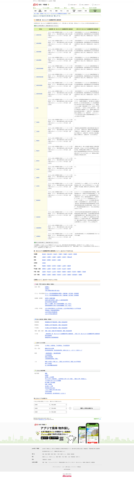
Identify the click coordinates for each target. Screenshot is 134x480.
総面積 (46, 375)
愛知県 (44, 260)
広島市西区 (38, 60)
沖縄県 (80, 274)
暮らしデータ (68, 462)
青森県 (44, 265)
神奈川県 (49, 254)
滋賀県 (59, 257)
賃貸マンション (63, 454)
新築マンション (45, 456)
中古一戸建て (64, 456)
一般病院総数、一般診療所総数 (53, 353)
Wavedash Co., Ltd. (42, 419)
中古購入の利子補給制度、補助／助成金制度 (56, 327)
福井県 (69, 268)
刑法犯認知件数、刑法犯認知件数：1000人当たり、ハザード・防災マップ (63, 350)
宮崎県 (69, 274)
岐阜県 (54, 260)
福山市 (37, 150)
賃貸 (43, 454)
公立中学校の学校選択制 (51, 312)
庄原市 (37, 177)
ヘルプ (63, 466)
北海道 (44, 263)
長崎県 (54, 274)
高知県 (84, 271)
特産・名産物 (48, 384)
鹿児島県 (74, 274)
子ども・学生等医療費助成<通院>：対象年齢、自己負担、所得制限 (62, 293)
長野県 (44, 268)
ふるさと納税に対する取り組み (53, 389)
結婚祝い (47, 286)
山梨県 (49, 268)
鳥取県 (59, 271)
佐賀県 (49, 274)
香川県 (74, 271)
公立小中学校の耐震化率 (51, 313)
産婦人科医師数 (49, 356)
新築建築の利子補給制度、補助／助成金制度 (56, 322)
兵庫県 (49, 257)
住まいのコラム (79, 462)
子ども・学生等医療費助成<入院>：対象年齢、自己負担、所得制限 (62, 295)
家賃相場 (72, 454)
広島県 (44, 271)
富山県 (64, 268)
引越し (46, 462)
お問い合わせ (67, 466)
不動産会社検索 (62, 462)
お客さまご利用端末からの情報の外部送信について (61, 448)
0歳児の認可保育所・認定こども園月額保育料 (56, 300)
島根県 (64, 271)
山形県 (64, 265)
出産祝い (47, 288)
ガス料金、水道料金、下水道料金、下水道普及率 (57, 345)
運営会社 (79, 466)
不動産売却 (44, 459)
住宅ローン (78, 456)
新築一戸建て (58, 456)
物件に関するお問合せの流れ (77, 448)
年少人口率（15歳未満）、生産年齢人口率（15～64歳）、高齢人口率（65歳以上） (66, 378)
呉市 (37, 107)
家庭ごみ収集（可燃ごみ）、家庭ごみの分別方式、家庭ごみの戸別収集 (63, 361)
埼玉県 (55, 254)
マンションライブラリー (53, 462)
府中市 (37, 160)
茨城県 (65, 254)
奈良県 (64, 257)
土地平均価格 (48, 391)
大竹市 (37, 185)
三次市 (37, 169)
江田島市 (38, 236)
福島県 (69, 265)
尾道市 (37, 140)
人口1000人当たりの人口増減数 (53, 380)
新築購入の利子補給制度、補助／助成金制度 (56, 325)
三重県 (59, 260)
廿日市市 (38, 216)
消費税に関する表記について (59, 451)
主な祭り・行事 (49, 386)
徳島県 (69, 271)
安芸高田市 (38, 227)
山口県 (54, 271)
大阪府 (44, 257)
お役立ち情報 (34, 462)
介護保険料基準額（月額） (51, 358)
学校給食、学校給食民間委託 (52, 310)
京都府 (54, 257)
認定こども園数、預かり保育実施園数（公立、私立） (58, 303)
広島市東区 (38, 43)
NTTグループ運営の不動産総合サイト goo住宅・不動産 (44, 0)
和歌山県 (69, 257)
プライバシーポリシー (57, 466)
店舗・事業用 (47, 454)
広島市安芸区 (39, 85)
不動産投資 (73, 456)
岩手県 (54, 265)
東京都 (44, 254)
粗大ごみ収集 (48, 363)
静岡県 (49, 260)
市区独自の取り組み (50, 388)
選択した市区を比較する (86, 408)
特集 (43, 462)
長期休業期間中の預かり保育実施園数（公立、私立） (58, 305)
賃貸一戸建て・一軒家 (55, 454)
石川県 (59, 268)
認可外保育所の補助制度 (51, 301)
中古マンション (52, 456)
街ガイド (73, 462)
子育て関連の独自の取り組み (52, 290)
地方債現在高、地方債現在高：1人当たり (55, 393)
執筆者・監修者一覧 (86, 462)
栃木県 (70, 254)
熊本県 (59, 274)
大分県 (64, 274)
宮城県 (59, 265)
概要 (46, 373)
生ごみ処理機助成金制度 (51, 365)
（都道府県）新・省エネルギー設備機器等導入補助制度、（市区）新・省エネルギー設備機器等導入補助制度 (72, 333)
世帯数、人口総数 (49, 377)
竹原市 (37, 122)
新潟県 (54, 268)
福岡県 (44, 274)
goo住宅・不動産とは (46, 448)
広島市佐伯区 (39, 93)
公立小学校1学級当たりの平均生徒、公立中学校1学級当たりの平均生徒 (63, 308)
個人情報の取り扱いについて (47, 451)
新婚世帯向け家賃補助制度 (51, 337)
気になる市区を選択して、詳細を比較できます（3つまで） (47, 25)
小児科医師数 (48, 355)
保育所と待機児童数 (50, 298)
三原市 (37, 131)
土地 (69, 456)
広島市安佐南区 (39, 68)
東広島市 (38, 200)
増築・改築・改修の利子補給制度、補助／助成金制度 (58, 330)
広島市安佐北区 (39, 76)
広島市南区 (38, 51)
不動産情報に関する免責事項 (94, 448)
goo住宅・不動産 (35, 448)
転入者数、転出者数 (50, 382)
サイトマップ (73, 466)
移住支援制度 (48, 335)
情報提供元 (86, 448)
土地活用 (49, 459)
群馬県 (75, 254)
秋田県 (49, 265)
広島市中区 (38, 34)
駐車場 (68, 454)
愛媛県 (79, 271)
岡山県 (49, 271)
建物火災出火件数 (49, 348)
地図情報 (93, 462)
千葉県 (60, 254)
